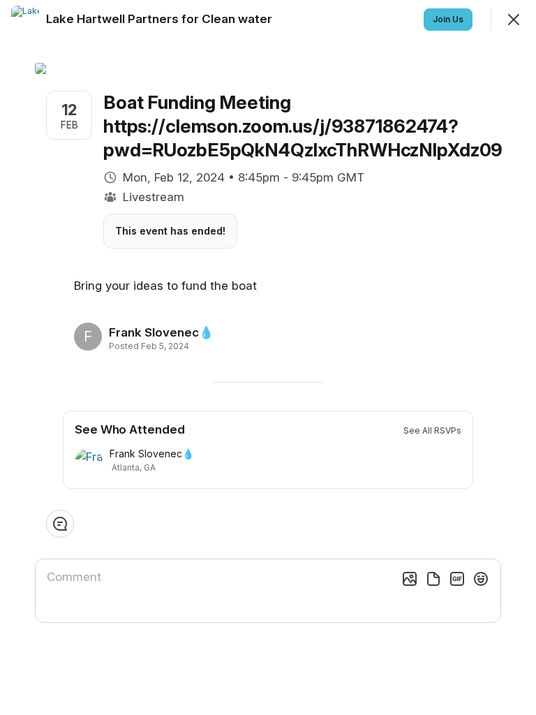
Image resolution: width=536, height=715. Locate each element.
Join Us (448, 19)
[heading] (161, 332)
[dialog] (268, 357)
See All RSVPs (432, 430)
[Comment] (60, 524)
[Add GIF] (457, 579)
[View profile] (25, 20)
